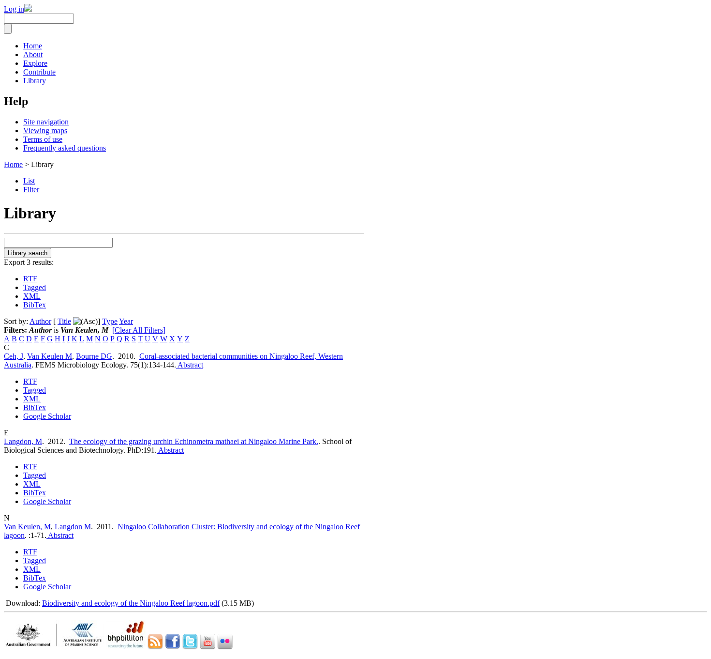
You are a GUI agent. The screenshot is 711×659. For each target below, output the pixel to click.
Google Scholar (47, 416)
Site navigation (46, 122)
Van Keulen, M (27, 526)
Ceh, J (13, 356)
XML (32, 296)
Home (32, 46)
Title (64, 321)
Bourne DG (94, 356)
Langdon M (73, 526)
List (29, 181)
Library (34, 81)
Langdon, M (23, 441)
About (33, 54)
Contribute (39, 72)
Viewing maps (45, 130)
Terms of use (42, 139)
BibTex (34, 305)
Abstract (189, 365)
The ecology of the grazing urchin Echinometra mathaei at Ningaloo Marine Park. (193, 441)
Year (126, 321)
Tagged (34, 287)
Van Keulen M (49, 356)
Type (110, 321)
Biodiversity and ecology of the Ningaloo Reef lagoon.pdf (131, 603)
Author (40, 321)
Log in (14, 9)
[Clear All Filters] (138, 330)
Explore (35, 63)
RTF (30, 279)
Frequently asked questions (64, 148)
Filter (31, 189)
